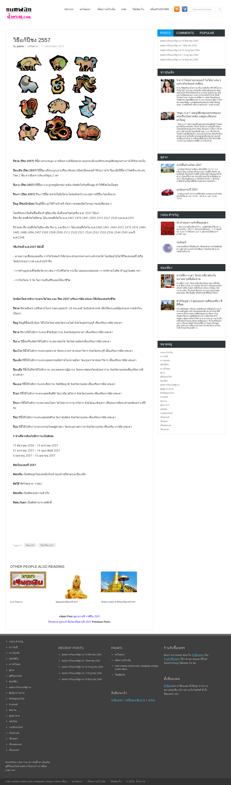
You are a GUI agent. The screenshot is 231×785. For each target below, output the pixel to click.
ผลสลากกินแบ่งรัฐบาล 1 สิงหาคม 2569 (178, 45)
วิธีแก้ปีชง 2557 (47, 545)
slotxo (151, 700)
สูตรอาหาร (165, 405)
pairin (20, 46)
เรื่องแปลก (164, 429)
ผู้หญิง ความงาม (167, 389)
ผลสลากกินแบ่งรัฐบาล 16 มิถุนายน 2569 (179, 59)
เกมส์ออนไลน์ (166, 413)
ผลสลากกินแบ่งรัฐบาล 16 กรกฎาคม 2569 (180, 50)
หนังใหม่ (163, 409)
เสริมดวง (33, 46)
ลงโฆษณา (85, 9)
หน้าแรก (68, 9)
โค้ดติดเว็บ (138, 9)
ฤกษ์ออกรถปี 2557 (187, 189)
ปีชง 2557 (30, 545)
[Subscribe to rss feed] (176, 9)
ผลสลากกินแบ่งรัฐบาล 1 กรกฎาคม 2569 (179, 54)
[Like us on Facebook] (184, 9)
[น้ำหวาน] (18, 19)
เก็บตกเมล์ (164, 417)
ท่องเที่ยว (164, 380)
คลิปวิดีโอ (164, 364)
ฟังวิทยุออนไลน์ (167, 393)
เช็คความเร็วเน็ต (106, 9)
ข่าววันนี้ (164, 356)
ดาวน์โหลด (165, 368)
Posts (165, 33)
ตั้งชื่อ (167, 686)
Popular (207, 33)
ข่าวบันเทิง (164, 360)
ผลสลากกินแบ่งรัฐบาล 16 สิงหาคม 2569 (179, 40)
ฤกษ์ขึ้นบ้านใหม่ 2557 (188, 165)
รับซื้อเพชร (117, 700)
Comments (185, 33)
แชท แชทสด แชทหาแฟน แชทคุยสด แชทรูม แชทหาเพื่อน (136, 667)
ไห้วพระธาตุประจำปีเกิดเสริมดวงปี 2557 (118, 602)
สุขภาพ (163, 401)
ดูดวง (162, 372)
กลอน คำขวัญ (166, 352)
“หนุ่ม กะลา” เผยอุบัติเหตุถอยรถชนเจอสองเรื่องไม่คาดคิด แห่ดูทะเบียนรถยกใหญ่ (198, 116)
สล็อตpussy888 (159, 9)
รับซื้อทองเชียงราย (135, 700)
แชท (123, 9)
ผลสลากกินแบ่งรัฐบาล (169, 384)
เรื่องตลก (164, 421)
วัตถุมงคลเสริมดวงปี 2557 (66, 602)
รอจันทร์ (181, 242)
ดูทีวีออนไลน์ (166, 376)
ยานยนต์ (164, 396)
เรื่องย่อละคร (165, 425)
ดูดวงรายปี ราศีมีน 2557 (86, 616)
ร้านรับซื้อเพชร (172, 659)
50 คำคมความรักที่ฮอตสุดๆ (192, 222)
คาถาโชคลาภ (16, 602)
